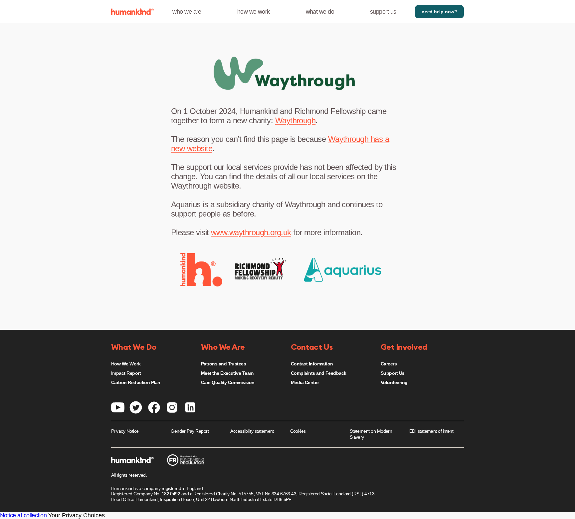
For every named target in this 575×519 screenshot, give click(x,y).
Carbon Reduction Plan (135, 382)
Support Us (393, 373)
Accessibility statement (252, 431)
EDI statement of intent (431, 431)
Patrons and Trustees (223, 363)
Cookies (298, 431)
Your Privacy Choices (76, 515)
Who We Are (223, 347)
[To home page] (132, 11)
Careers (389, 363)
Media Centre (305, 382)
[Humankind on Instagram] (172, 406)
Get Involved (404, 347)
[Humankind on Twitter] (135, 406)
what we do (320, 11)
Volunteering (394, 382)
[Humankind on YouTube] (117, 406)
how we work (253, 11)
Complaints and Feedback (318, 373)
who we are (186, 11)
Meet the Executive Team (227, 373)
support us (383, 11)
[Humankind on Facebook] (154, 406)
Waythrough (295, 120)
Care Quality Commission (228, 382)
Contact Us (312, 347)
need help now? (439, 11)
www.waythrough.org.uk (251, 232)
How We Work (125, 363)
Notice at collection (23, 515)
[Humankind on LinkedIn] (190, 406)
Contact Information (312, 363)
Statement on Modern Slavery (371, 434)
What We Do (133, 347)
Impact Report (126, 373)
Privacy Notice (124, 431)
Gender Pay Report (190, 431)
